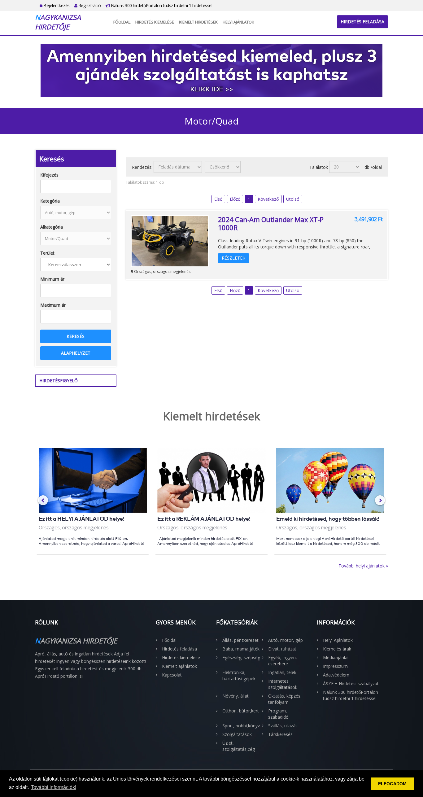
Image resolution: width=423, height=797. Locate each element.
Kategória (50, 201)
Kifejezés (49, 175)
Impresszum (335, 666)
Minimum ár (52, 279)
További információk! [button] (53, 787)
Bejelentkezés (56, 5)
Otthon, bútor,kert (240, 711)
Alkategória (51, 227)
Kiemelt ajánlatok (179, 666)
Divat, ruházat (282, 649)
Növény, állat (235, 696)
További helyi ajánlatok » (363, 566)
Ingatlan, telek (282, 672)
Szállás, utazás (283, 726)
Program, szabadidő (278, 714)
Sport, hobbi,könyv (241, 726)
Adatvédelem (336, 675)
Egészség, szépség (241, 657)
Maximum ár (53, 305)
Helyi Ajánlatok (238, 22)
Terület (47, 253)
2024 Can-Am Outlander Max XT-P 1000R (271, 223)
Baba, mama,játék (240, 649)
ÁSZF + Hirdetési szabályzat (351, 683)
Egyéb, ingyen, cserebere (282, 661)
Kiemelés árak (337, 649)
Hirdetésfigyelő (58, 380)
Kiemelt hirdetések (198, 22)
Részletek (233, 258)
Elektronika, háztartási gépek (238, 675)
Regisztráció (89, 5)
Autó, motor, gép (285, 640)
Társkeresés (280, 734)
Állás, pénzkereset (240, 640)
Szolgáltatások (237, 734)
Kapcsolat (172, 675)
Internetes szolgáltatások (282, 684)
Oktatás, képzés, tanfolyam (285, 699)
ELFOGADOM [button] (392, 783)
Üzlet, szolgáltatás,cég (238, 746)
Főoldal (121, 22)
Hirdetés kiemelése (154, 22)
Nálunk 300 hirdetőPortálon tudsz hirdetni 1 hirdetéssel (161, 5)
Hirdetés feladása (362, 21)
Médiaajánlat (336, 657)
